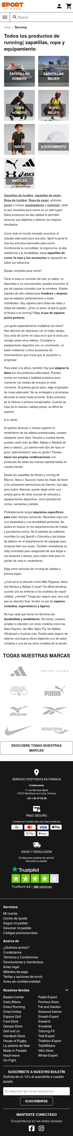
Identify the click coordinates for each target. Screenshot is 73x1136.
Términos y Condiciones (20, 957)
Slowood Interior (50, 1011)
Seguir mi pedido (15, 923)
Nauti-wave (11, 1055)
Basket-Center (13, 997)
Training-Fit (46, 1031)
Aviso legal (11, 966)
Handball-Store (14, 1036)
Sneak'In (44, 1021)
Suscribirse (36, 1101)
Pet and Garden (49, 1006)
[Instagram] (41, 1129)
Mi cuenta (10, 913)
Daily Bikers (12, 1001)
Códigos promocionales (20, 932)
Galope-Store (13, 1026)
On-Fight (9, 1060)
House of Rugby (15, 1040)
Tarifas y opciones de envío (22, 976)
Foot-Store (10, 1021)
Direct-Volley (12, 1011)
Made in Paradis (15, 1050)
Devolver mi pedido (17, 928)
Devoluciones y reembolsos (23, 962)
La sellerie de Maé (16, 1045)
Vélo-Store (45, 1050)
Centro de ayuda (15, 918)
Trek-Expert (46, 1036)
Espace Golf (12, 1016)
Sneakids (45, 1026)
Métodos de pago (15, 971)
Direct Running (14, 1006)
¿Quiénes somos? (16, 947)
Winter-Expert (48, 1055)
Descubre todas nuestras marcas (36, 748)
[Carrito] (69, 6)
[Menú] (5, 17)
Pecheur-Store (48, 1001)
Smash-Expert (48, 1016)
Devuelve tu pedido (36, 861)
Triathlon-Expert (49, 1040)
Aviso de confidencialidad (21, 981)
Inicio (7, 27)
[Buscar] (14, 17)
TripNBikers (46, 1045)
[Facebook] (31, 1129)
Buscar (23, 17)
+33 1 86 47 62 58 (37, 798)
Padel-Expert (47, 997)
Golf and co (11, 1031)
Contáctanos (36, 785)
